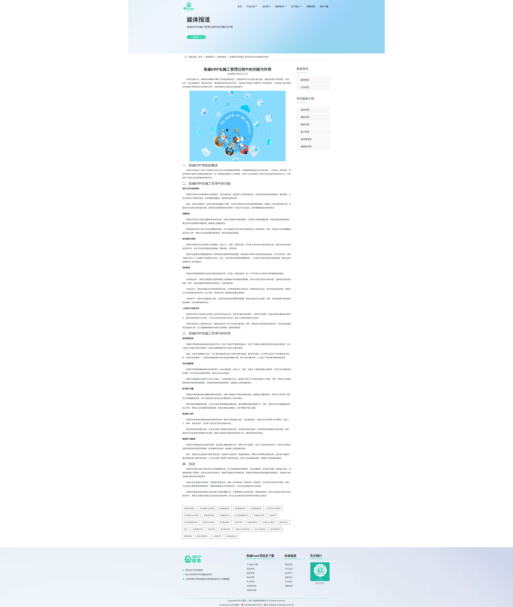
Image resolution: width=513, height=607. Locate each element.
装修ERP (190, 170)
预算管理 (305, 117)
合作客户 (266, 6)
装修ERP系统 (191, 219)
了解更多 (195, 37)
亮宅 (186, 529)
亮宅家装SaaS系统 (191, 515)
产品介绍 (288, 569)
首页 (239, 6)
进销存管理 (306, 146)
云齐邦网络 (234, 605)
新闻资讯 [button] (280, 6)
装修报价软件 (224, 515)
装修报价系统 (259, 515)
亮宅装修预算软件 (242, 515)
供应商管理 (306, 139)
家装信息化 (283, 522)
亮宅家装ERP (198, 529)
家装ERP (217, 536)
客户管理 (305, 132)
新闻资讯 (210, 57)
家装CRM (238, 522)
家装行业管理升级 (243, 529)
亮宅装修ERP (224, 522)
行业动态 (305, 87)
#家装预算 (188, 536)
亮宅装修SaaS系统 (207, 508)
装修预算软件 (224, 508)
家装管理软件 (275, 529)
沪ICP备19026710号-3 (253, 605)
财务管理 (305, 124)
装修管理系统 (189, 508)
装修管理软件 (252, 522)
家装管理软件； (203, 536)
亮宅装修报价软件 (191, 522)
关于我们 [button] (295, 6)
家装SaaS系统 (208, 522)
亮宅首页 (288, 564)
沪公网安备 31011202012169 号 (280, 605)
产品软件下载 (252, 564)
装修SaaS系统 (268, 522)
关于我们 (288, 582)
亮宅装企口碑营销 (274, 508)
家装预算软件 (256, 508)
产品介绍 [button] (251, 6)
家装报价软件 (231, 536)
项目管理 (305, 110)
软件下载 (323, 6)
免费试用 (310, 6)
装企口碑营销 (260, 529)
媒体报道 (222, 57)
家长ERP (211, 529)
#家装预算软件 (240, 508)
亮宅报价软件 (225, 529)
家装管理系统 (209, 515)
